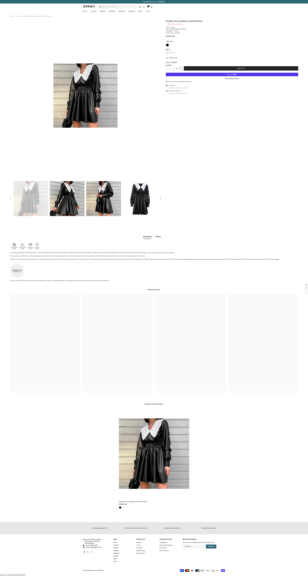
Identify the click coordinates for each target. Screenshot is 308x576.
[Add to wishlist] (181, 69)
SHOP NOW (162, 1)
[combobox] (118, 7)
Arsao (173, 27)
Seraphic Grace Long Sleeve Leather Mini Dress (133, 501)
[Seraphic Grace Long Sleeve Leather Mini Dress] (154, 453)
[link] (45, 389)
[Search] (117, 7)
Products (18, 16)
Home (11, 16)
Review (158, 236)
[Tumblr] (88, 552)
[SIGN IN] (140, 7)
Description (147, 236)
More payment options (232, 78)
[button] (10, 198)
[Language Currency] (151, 7)
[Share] (177, 69)
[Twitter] (91, 552)
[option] (85, 95)
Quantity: (169, 65)
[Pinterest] (84, 552)
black (120, 507)
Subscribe (211, 546)
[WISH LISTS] (144, 7)
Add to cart (241, 68)
